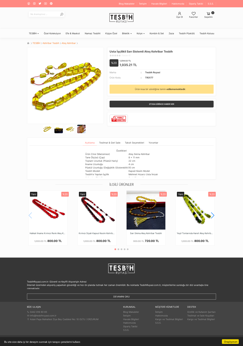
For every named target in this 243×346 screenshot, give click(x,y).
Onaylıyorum (230, 341)
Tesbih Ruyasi (152, 72)
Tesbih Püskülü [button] (187, 33)
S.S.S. (211, 3)
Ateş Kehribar (69, 43)
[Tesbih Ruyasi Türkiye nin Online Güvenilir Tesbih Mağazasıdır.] (121, 18)
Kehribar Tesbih (51, 43)
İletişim (143, 3)
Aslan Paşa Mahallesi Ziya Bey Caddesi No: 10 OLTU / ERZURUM (63, 319)
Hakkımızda (178, 3)
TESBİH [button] (33, 33)
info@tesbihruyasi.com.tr (43, 315)
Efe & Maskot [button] (73, 33)
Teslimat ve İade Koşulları (200, 315)
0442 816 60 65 (38, 312)
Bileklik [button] (126, 33)
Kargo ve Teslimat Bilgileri (169, 319)
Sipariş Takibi (196, 3)
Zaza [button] (171, 33)
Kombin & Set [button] (157, 33)
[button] (213, 215)
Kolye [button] (140, 33)
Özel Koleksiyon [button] (52, 33)
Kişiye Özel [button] (111, 33)
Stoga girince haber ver (161, 104)
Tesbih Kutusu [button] (207, 33)
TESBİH (36, 43)
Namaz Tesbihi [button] (92, 33)
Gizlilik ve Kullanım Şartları (201, 312)
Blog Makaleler (127, 3)
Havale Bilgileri (159, 3)
